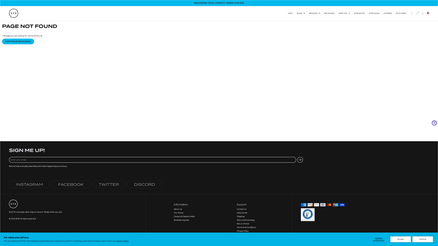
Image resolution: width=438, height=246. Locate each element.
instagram (29, 184)
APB (18, 219)
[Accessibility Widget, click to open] (434, 123)
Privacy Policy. (123, 241)
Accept (400, 239)
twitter (109, 184)
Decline (422, 239)
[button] (412, 13)
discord (144, 184)
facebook (71, 184)
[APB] (13, 13)
